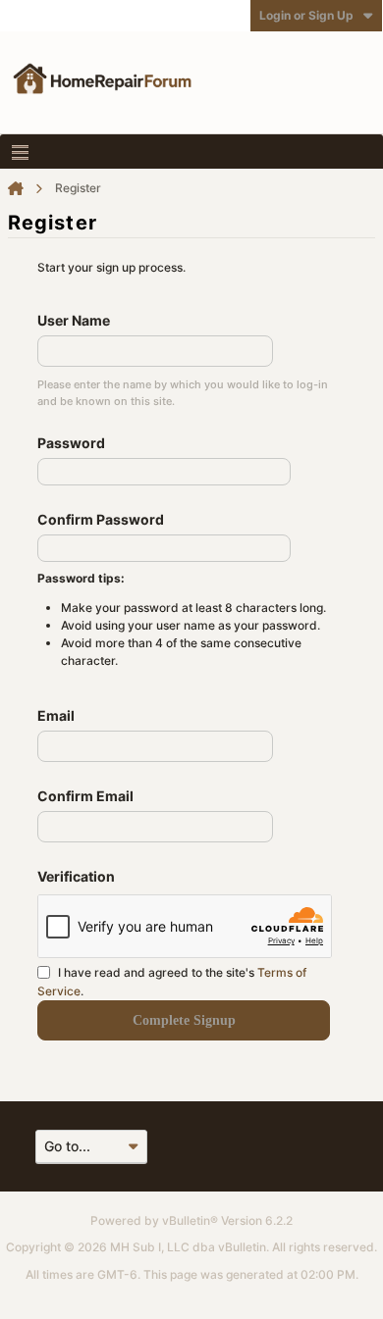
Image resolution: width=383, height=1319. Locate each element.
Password (71, 442)
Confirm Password (100, 519)
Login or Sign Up (306, 15)
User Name (73, 320)
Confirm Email (85, 795)
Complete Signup (184, 1020)
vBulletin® (190, 1220)
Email (56, 715)
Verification (76, 876)
